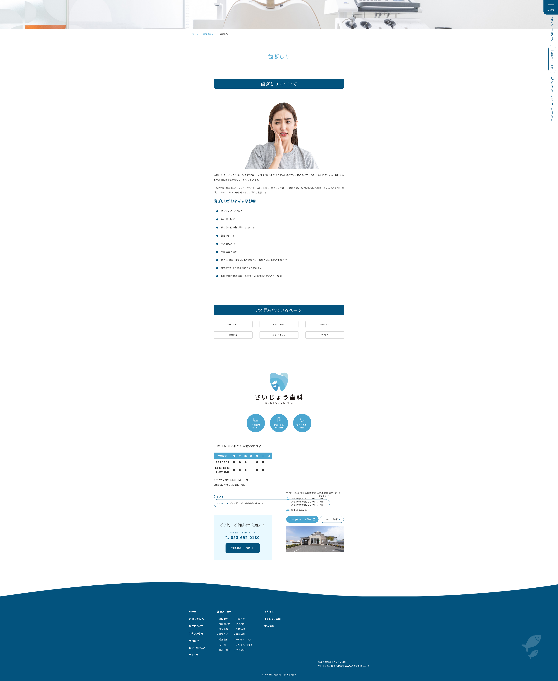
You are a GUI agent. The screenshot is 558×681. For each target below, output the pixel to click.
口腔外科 (240, 618)
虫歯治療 (223, 618)
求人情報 (269, 626)
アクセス (325, 335)
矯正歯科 (223, 639)
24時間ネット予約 (241, 548)
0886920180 (552, 101)
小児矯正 (240, 649)
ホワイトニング (243, 639)
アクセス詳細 (331, 519)
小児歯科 (240, 623)
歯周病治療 (225, 623)
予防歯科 (240, 628)
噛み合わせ (225, 649)
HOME (193, 611)
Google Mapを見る (300, 519)
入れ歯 (222, 644)
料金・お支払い (278, 335)
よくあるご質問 (272, 618)
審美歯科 (240, 634)
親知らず (223, 634)
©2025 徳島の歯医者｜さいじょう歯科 (279, 674)
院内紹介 (233, 335)
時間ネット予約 (552, 59)
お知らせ (269, 611)
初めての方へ (279, 324)
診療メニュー (224, 611)
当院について (233, 324)
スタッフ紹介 (324, 324)
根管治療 (223, 628)
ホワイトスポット (244, 644)
